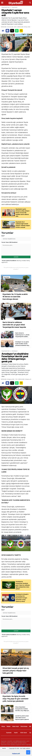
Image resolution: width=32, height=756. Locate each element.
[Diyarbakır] (16, 283)
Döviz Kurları (24, 726)
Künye (3, 726)
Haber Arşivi (15, 726)
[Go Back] (28, 752)
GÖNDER (16, 257)
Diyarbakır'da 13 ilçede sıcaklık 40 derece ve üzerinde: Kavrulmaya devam (15, 296)
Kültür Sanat (23, 732)
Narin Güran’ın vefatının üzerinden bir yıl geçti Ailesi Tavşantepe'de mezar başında (14, 324)
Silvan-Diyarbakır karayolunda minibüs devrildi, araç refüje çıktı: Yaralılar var (22, 708)
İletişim (8, 726)
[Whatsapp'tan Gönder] (17, 30)
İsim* (3, 236)
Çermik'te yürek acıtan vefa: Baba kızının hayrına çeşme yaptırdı (22, 717)
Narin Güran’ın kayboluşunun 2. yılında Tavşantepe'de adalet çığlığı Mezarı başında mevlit (22, 334)
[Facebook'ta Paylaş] (7, 30)
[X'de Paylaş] (12, 30)
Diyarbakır (15, 7)
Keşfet (16, 732)
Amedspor (15, 351)
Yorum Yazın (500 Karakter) (9, 242)
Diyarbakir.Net (6, 7)
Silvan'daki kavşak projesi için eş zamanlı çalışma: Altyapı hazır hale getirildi (16, 670)
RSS (4, 748)
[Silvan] (16, 657)
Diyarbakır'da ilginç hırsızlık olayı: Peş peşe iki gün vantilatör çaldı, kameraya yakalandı (16, 698)
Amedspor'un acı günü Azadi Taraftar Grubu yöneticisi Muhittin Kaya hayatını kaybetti (22, 343)
